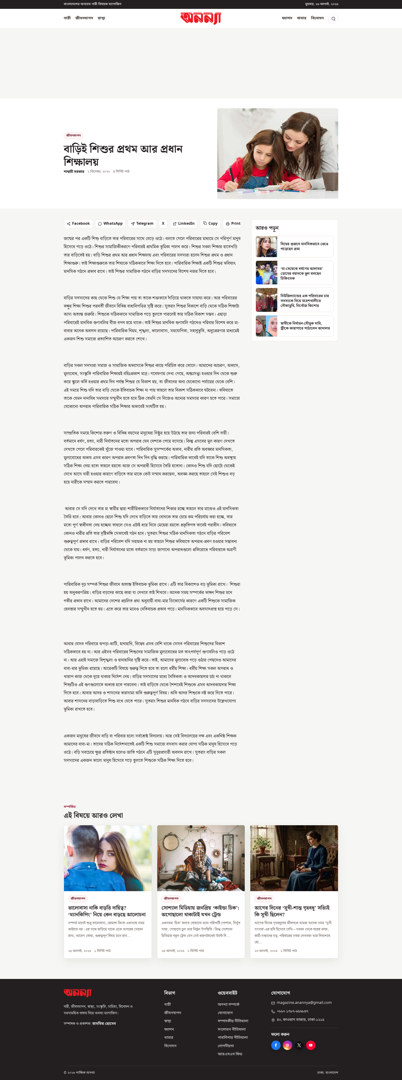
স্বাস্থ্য (101, 18)
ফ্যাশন (287, 18)
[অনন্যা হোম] (201, 19)
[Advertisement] (201, 63)
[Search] (333, 19)
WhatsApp (113, 223)
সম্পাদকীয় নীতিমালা (233, 1021)
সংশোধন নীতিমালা (232, 1029)
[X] (299, 1045)
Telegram (145, 223)
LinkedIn (186, 223)
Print (236, 223)
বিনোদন (317, 18)
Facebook (81, 223)
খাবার (301, 18)
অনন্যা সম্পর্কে (228, 1004)
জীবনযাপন (84, 18)
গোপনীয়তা (226, 1046)
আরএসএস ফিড (230, 1054)
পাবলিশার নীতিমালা (233, 1037)
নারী (67, 18)
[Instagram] (287, 1045)
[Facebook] (276, 1045)
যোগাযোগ (225, 1013)
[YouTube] (310, 1045)
